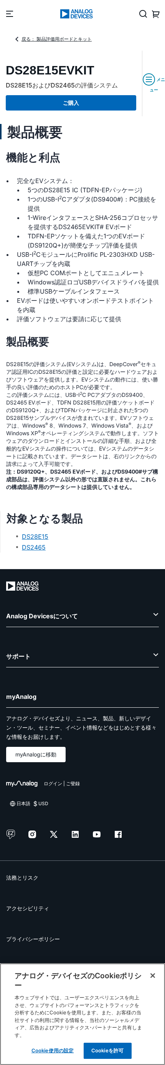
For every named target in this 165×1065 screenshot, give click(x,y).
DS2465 (34, 547)
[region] (82, 1014)
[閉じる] (152, 975)
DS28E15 (35, 536)
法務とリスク (22, 877)
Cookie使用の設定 (52, 1050)
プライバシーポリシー (33, 939)
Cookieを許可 (107, 1050)
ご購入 (71, 102)
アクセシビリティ (27, 908)
